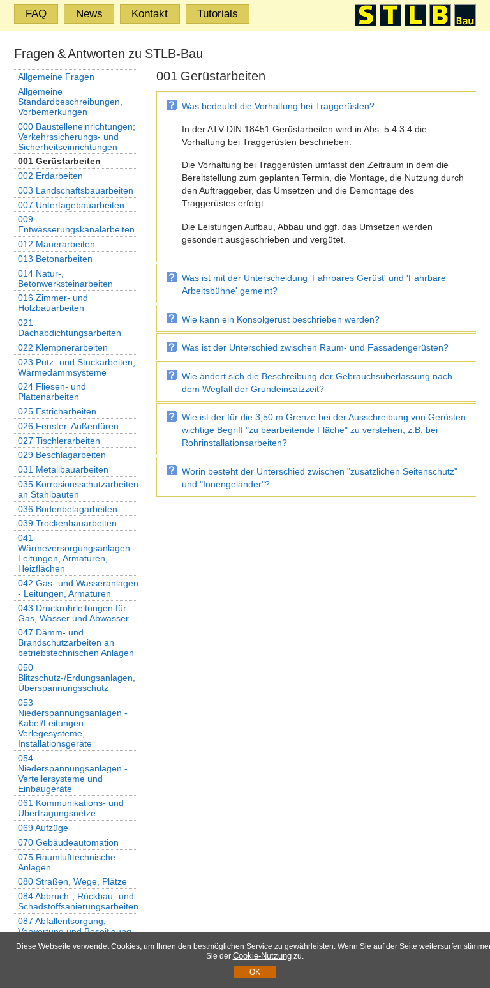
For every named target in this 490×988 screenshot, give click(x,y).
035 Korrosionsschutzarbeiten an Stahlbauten (78, 489)
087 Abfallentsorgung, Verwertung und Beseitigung (74, 926)
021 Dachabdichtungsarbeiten (69, 327)
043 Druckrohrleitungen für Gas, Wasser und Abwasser (73, 613)
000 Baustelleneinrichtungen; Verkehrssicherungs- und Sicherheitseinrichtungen (76, 136)
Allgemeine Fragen (56, 77)
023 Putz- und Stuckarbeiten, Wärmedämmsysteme (76, 367)
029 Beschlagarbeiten (62, 455)
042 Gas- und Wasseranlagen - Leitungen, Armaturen (78, 588)
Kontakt (149, 13)
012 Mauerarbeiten (56, 244)
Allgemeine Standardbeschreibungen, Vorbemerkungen (70, 101)
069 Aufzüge (43, 828)
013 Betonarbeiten (55, 259)
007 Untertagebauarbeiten (71, 205)
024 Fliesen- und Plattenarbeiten (52, 391)
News (89, 13)
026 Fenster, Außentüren (68, 426)
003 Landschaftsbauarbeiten (75, 190)
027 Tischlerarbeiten (59, 441)
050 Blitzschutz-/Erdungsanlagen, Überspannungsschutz (76, 677)
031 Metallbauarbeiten (63, 469)
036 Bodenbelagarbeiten (67, 509)
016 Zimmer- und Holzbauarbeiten (53, 303)
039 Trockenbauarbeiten (67, 523)
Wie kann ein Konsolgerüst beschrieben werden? (281, 319)
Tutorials (217, 13)
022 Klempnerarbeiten (63, 347)
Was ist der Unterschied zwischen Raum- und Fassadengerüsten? (315, 347)
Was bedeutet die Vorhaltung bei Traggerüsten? (278, 106)
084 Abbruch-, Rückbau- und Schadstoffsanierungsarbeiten (78, 901)
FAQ (36, 13)
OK (254, 972)
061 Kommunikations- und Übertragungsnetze (71, 808)
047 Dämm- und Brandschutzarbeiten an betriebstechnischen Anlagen (76, 642)
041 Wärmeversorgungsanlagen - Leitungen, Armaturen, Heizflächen (77, 553)
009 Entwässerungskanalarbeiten (76, 224)
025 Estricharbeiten (57, 411)
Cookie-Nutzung (262, 956)
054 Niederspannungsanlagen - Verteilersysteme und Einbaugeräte (73, 773)
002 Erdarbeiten (50, 176)
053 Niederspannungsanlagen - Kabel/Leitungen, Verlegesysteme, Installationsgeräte (73, 723)
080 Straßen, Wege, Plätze (72, 881)
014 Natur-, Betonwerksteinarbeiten (65, 278)
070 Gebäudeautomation (68, 842)
